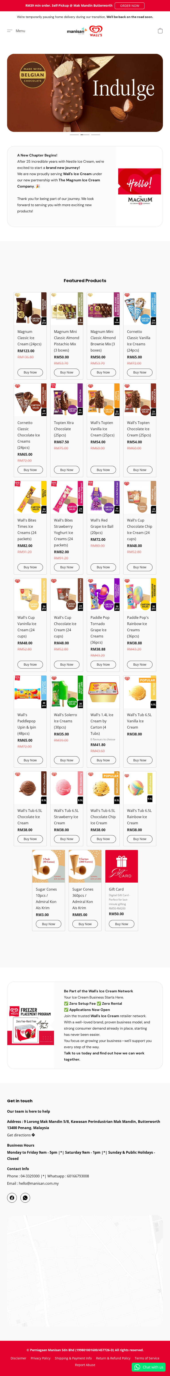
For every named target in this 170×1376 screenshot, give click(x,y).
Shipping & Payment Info (73, 1358)
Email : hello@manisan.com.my (33, 1183)
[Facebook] (12, 1198)
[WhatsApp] (25, 1198)
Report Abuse (85, 1365)
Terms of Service (147, 1358)
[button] (130, 5)
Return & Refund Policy (113, 1358)
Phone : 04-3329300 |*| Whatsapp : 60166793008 (48, 1176)
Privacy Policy (40, 1358)
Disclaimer (18, 1358)
